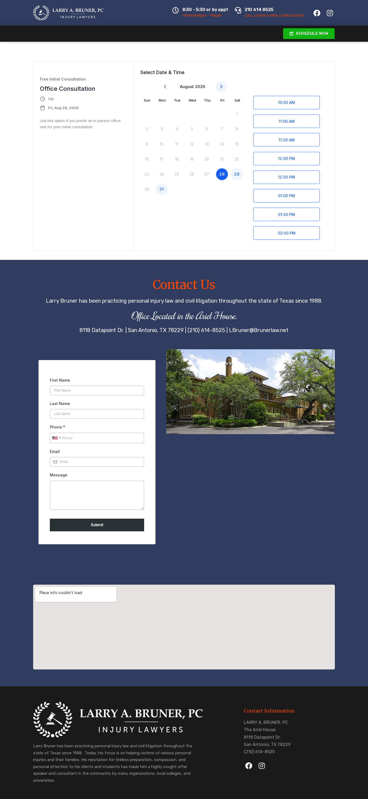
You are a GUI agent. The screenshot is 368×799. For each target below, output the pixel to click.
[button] (309, 33)
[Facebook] (317, 13)
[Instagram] (330, 13)
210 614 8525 (259, 9)
